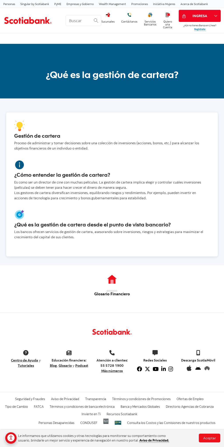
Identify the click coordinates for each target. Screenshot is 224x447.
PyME (57, 4)
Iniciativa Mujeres (164, 4)
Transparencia (95, 399)
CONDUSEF (88, 423)
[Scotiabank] (31, 20)
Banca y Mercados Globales (140, 406)
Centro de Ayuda (24, 360)
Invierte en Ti (91, 414)
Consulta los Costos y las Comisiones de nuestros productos (171, 423)
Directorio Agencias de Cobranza (190, 406)
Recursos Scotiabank (122, 414)
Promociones (139, 4)
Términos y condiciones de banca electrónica (82, 406)
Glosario (65, 365)
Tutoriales (26, 365)
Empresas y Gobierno (80, 4)
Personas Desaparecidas (56, 423)
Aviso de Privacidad (65, 399)
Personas (9, 4)
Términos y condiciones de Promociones (141, 399)
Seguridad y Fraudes (30, 399)
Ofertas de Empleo (190, 399)
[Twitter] (147, 369)
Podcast (81, 365)
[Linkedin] (163, 369)
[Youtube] (156, 369)
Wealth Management (112, 4)
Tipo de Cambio (16, 406)
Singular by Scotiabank (34, 4)
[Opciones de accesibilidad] (11, 438)
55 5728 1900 (112, 365)
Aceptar (209, 438)
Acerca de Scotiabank (194, 4)
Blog (53, 365)
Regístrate (199, 29)
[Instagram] (170, 369)
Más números (112, 371)
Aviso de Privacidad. (154, 440)
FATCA (39, 406)
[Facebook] (139, 369)
